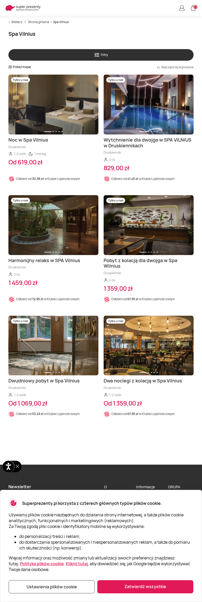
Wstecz (16, 22)
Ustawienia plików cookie (52, 587)
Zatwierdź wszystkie (145, 586)
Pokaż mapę (22, 67)
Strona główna (38, 22)
